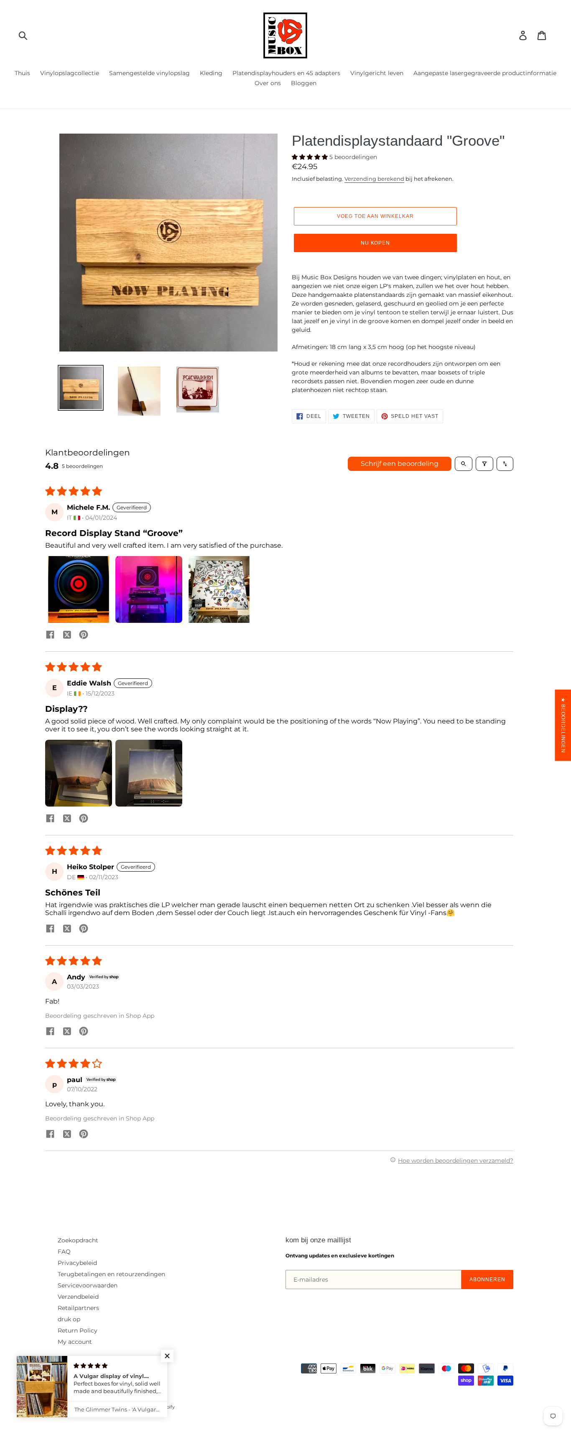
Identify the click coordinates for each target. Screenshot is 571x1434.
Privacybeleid (77, 1263)
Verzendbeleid (78, 1296)
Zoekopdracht (78, 1240)
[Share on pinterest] (84, 635)
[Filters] (484, 464)
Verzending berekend (374, 178)
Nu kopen (375, 243)
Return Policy (77, 1330)
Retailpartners (78, 1308)
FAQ (64, 1251)
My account (75, 1341)
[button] (310, 157)
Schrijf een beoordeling (399, 464)
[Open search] (463, 464)
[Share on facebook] (50, 635)
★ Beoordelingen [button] (563, 725)
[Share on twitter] (67, 635)
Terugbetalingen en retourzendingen (111, 1274)
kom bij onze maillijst (318, 1240)
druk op (69, 1319)
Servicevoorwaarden (87, 1285)
